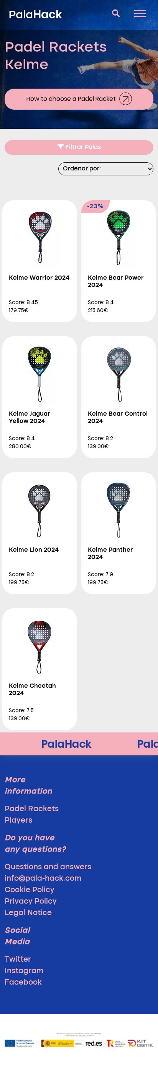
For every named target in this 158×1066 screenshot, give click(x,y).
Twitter (18, 960)
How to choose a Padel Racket (71, 98)
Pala (35, 14)
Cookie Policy (29, 890)
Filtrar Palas (82, 147)
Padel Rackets (32, 809)
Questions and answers (48, 867)
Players (18, 821)
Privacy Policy (31, 902)
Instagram (24, 971)
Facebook (23, 983)
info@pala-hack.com (43, 879)
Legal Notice (28, 913)
